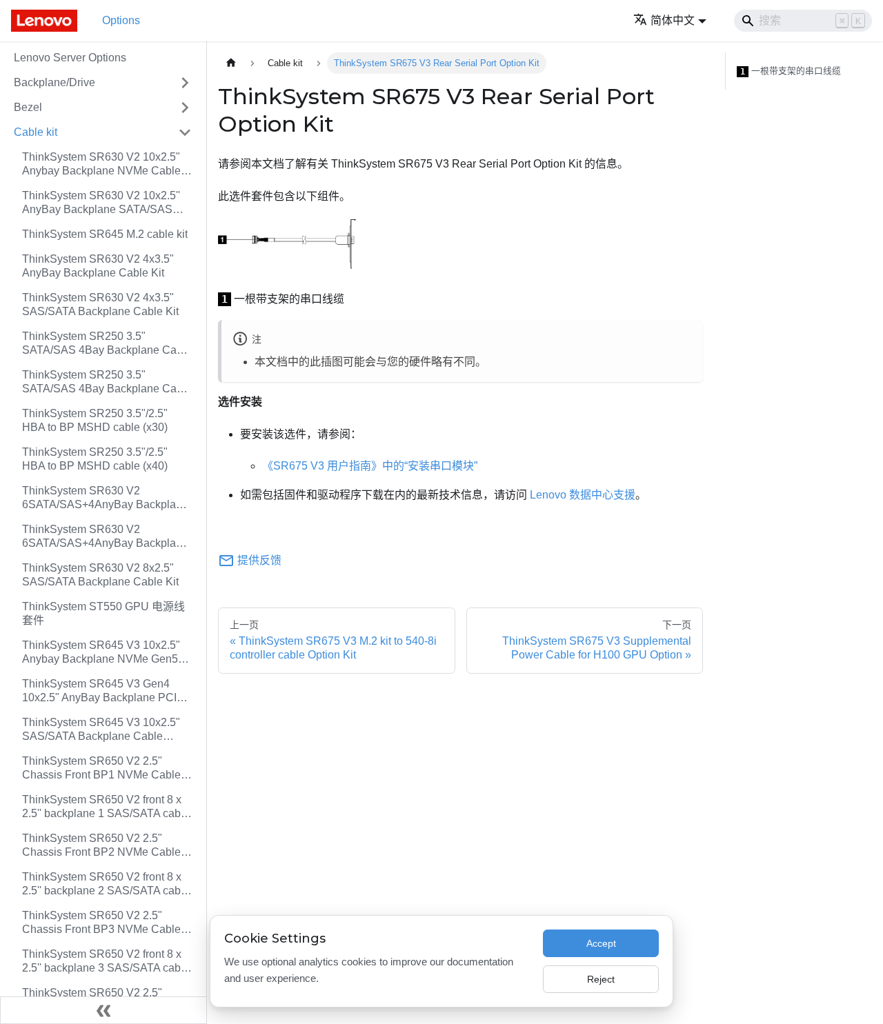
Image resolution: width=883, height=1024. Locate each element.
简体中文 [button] (673, 20)
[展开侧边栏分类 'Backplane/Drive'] (185, 83)
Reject (601, 979)
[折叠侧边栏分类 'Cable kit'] (185, 132)
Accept (601, 943)
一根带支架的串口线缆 (790, 71)
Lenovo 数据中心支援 (582, 495)
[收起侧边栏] (103, 1010)
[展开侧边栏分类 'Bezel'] (185, 108)
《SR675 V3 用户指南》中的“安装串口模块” (369, 466)
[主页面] (231, 63)
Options (121, 20)
